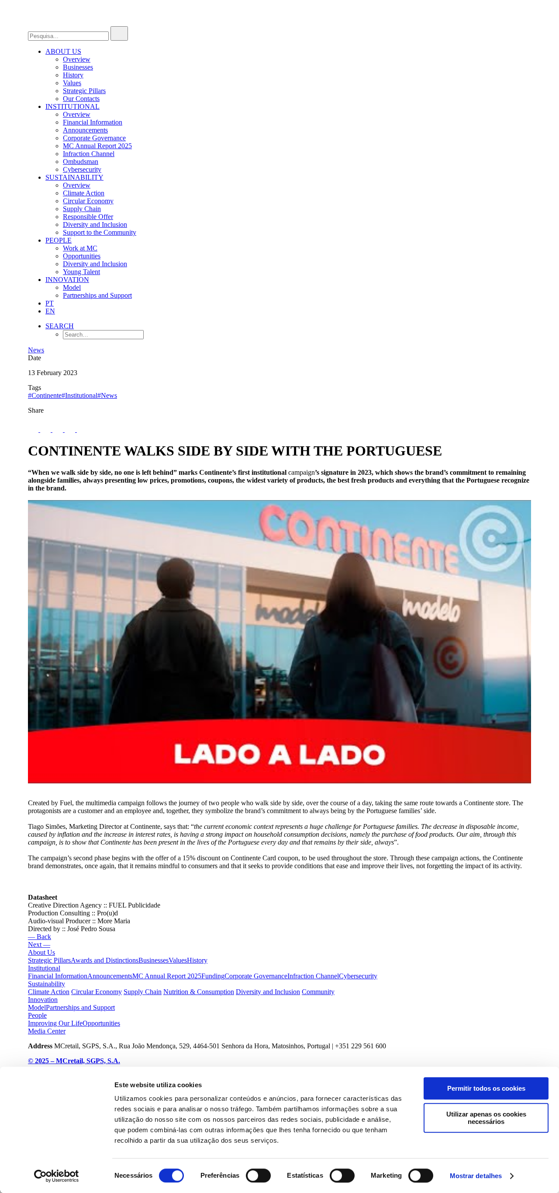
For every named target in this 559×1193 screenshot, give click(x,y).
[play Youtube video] (279, 641)
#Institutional (79, 395)
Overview (76, 59)
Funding (212, 976)
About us (63, 51)
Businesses (78, 67)
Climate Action (83, 193)
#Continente (45, 395)
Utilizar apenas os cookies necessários (486, 1117)
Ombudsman (80, 161)
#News (107, 395)
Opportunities (81, 256)
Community (318, 991)
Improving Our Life (55, 1023)
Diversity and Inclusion (95, 224)
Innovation (67, 279)
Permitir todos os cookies (486, 1088)
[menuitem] (288, 75)
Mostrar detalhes (476, 1175)
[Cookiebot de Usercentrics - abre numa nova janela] (56, 1176)
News (36, 350)
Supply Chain (82, 208)
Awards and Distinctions (104, 960)
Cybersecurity (82, 169)
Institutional (72, 106)
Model (72, 287)
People (58, 240)
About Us (41, 952)
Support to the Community (99, 232)
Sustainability (74, 177)
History (73, 75)
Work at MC (80, 248)
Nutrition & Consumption (198, 991)
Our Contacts (81, 98)
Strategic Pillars (84, 90)
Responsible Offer (88, 216)
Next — (39, 944)
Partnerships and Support (97, 295)
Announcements (85, 130)
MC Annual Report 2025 (97, 146)
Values (72, 83)
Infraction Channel (88, 153)
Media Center (47, 1031)
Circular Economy (88, 201)
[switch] (258, 1176)
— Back (39, 936)
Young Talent (81, 271)
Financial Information (92, 122)
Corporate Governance (94, 138)
